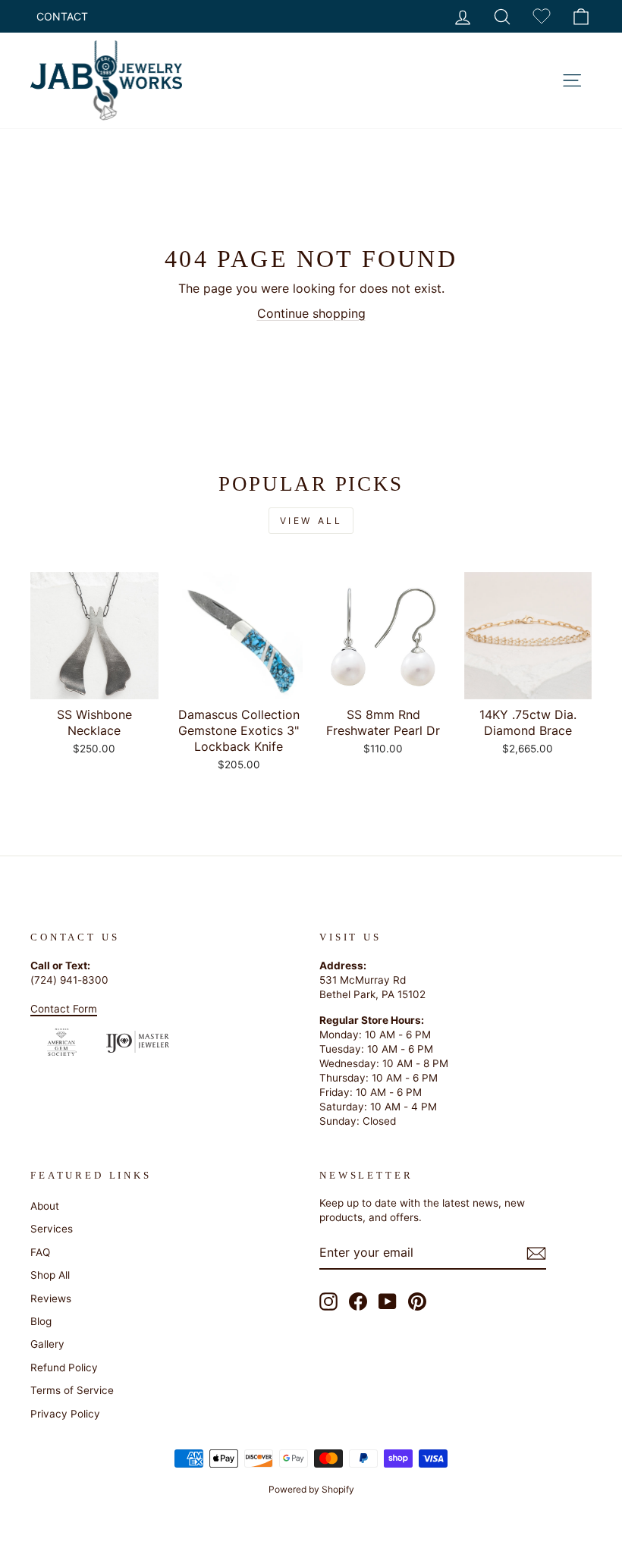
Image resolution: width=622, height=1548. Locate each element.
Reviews (50, 1298)
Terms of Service (72, 1390)
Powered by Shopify (311, 1489)
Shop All (50, 1275)
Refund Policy (64, 1367)
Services (51, 1229)
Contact (62, 16)
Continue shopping (311, 313)
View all (311, 520)
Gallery (47, 1344)
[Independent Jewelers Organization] (138, 1041)
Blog (41, 1321)
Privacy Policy (65, 1414)
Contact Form (63, 1009)
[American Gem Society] (62, 1042)
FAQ (40, 1252)
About (44, 1206)
